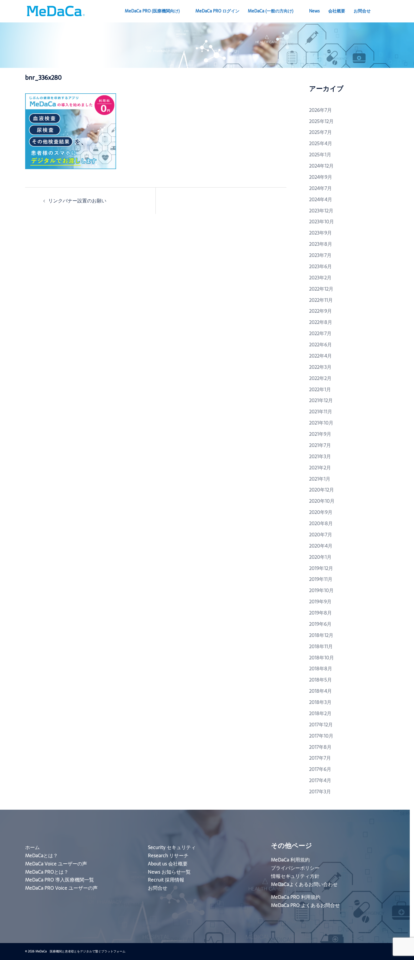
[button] (386, 11)
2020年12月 (321, 490)
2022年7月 (320, 333)
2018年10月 (321, 658)
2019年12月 (321, 568)
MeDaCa (270, 11)
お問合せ (362, 11)
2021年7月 (320, 445)
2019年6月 (320, 624)
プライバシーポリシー (295, 868)
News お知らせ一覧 (169, 872)
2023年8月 (320, 244)
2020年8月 (321, 523)
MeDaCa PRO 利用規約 (295, 897)
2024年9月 (320, 177)
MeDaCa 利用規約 (290, 860)
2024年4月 (320, 199)
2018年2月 (320, 713)
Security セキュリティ (172, 847)
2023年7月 (320, 255)
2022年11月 (321, 300)
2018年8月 (320, 668)
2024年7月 (320, 188)
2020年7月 (320, 534)
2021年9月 (320, 434)
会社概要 (336, 11)
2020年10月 (322, 501)
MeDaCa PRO (152, 11)
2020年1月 (320, 557)
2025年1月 (320, 154)
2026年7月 (320, 110)
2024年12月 (321, 166)
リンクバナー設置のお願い (77, 201)
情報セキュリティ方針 (295, 876)
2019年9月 (320, 601)
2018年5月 (320, 680)
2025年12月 (321, 121)
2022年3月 (320, 367)
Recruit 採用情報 (166, 880)
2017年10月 (321, 736)
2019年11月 (320, 579)
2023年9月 (320, 233)
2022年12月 (321, 289)
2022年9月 (320, 311)
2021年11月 (320, 411)
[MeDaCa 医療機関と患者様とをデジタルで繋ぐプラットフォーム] (55, 11)
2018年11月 (321, 646)
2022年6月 (320, 344)
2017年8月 (320, 747)
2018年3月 (320, 702)
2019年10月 (321, 590)
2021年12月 (321, 400)
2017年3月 (320, 791)
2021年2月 (320, 468)
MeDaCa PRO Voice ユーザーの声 (61, 888)
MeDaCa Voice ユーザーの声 (56, 864)
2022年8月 (320, 322)
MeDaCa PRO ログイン (217, 11)
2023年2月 (320, 278)
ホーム (32, 847)
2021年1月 (319, 479)
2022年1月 (320, 389)
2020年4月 (320, 546)
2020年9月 (320, 512)
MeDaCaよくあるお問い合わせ (304, 884)
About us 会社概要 (168, 864)
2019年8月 (320, 613)
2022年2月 (320, 378)
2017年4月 (320, 780)
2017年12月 (321, 724)
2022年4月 (320, 356)
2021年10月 (321, 423)
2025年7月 (320, 132)
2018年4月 (320, 691)
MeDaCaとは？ (41, 855)
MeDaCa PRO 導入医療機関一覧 (59, 880)
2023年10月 (321, 221)
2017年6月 (320, 769)
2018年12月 (321, 635)
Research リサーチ (168, 855)
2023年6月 (320, 266)
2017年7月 (320, 758)
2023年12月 (321, 211)
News (314, 11)
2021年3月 (320, 456)
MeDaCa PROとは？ (46, 872)
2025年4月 (320, 143)
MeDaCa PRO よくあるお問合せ (305, 905)
